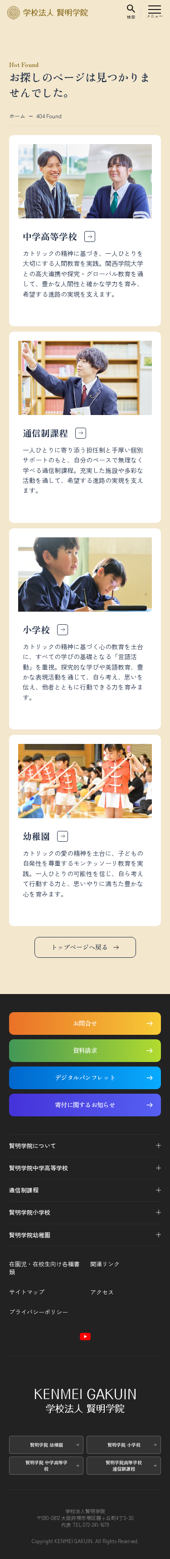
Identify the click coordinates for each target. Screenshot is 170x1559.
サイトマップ (26, 1292)
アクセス (102, 1292)
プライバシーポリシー (38, 1312)
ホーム (17, 116)
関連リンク (105, 1264)
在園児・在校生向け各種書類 (44, 1268)
